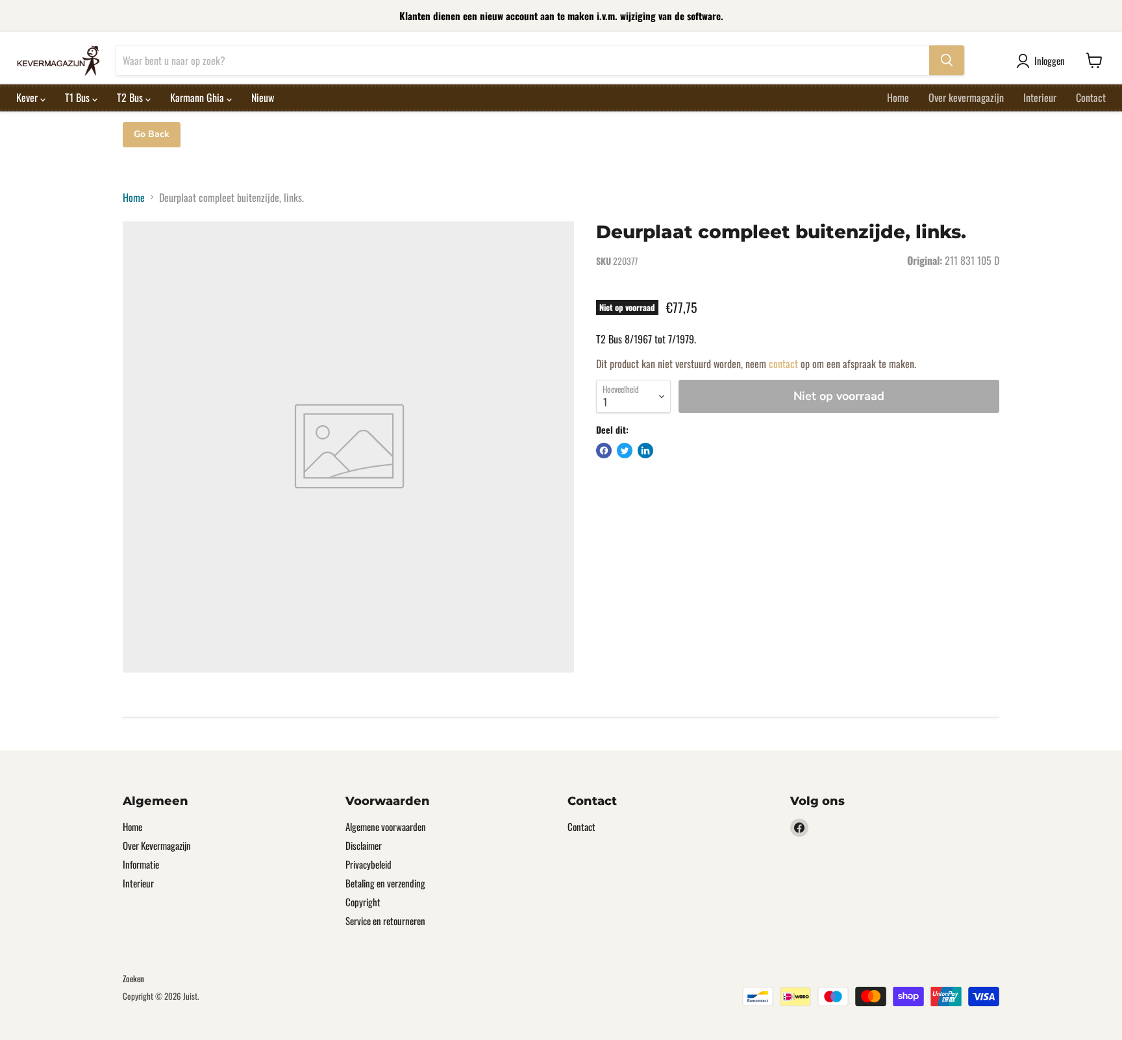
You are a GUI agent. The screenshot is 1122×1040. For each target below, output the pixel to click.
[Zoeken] (946, 60)
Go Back (151, 134)
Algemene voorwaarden (385, 826)
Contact (1091, 97)
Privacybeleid (368, 864)
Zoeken (133, 978)
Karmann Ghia (198, 97)
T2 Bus (131, 97)
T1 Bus (78, 97)
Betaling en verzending (385, 883)
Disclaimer (363, 845)
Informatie (141, 864)
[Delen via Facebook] (604, 450)
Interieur (1039, 97)
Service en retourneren (385, 920)
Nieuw (262, 97)
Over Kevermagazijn (157, 845)
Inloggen (1049, 60)
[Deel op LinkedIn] (645, 450)
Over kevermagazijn (966, 97)
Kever (28, 97)
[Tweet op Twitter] (624, 450)
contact (783, 363)
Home (898, 97)
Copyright (362, 902)
